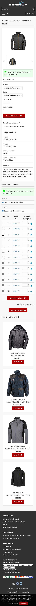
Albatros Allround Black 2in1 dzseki (18, 402)
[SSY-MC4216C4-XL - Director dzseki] (18, 51)
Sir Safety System (9, 146)
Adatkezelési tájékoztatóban (16, 598)
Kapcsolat (25, 592)
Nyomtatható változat (27, 305)
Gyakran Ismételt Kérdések (12, 549)
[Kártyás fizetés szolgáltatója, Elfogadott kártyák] (18, 577)
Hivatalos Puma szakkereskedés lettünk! (17, 536)
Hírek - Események (13, 592)
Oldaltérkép (7, 547)
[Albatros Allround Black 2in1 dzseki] (18, 396)
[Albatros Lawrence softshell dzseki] (18, 490)
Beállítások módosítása (14, 603)
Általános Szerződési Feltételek (14, 522)
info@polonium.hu (13, 572)
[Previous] (3, 61)
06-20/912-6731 (11, 570)
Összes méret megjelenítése (14, 211)
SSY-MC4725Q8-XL (18, 353)
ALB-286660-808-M (18, 446)
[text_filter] (8, 14)
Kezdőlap (11, 589)
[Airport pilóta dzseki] (18, 350)
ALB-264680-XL (18, 493)
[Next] (32, 61)
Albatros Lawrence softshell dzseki (18, 495)
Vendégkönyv (7, 552)
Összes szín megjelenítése (13, 202)
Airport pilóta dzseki (18, 355)
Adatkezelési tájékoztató (11, 519)
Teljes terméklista (22, 589)
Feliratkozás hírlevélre (10, 555)
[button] (14, 116)
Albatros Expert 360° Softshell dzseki (18, 449)
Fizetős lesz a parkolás (11, 538)
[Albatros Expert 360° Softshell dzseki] (18, 443)
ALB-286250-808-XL (18, 400)
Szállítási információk (10, 527)
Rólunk (5, 525)
